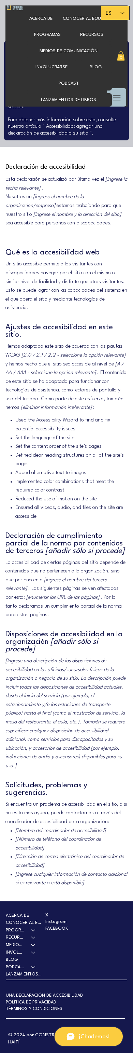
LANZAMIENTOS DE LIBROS (24, 974)
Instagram (55, 921)
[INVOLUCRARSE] (33, 952)
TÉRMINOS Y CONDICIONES (34, 1009)
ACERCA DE (17, 915)
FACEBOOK (56, 928)
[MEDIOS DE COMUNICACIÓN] (33, 945)
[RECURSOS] (33, 937)
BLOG (12, 959)
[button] (47, 35)
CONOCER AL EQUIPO (24, 922)
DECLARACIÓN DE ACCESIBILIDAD (49, 995)
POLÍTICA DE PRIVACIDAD (31, 1002)
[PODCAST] (33, 967)
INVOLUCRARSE (15, 952)
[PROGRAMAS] (33, 930)
